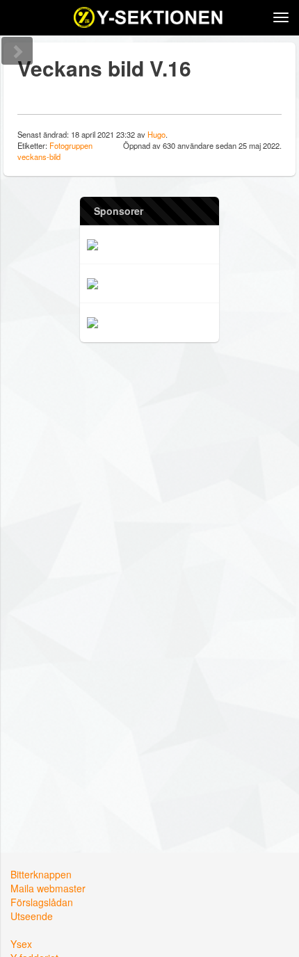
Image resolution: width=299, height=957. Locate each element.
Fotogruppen (70, 145)
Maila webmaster (48, 888)
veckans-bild (38, 156)
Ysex (21, 944)
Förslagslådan (41, 902)
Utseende (31, 916)
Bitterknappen (41, 874)
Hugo (156, 134)
